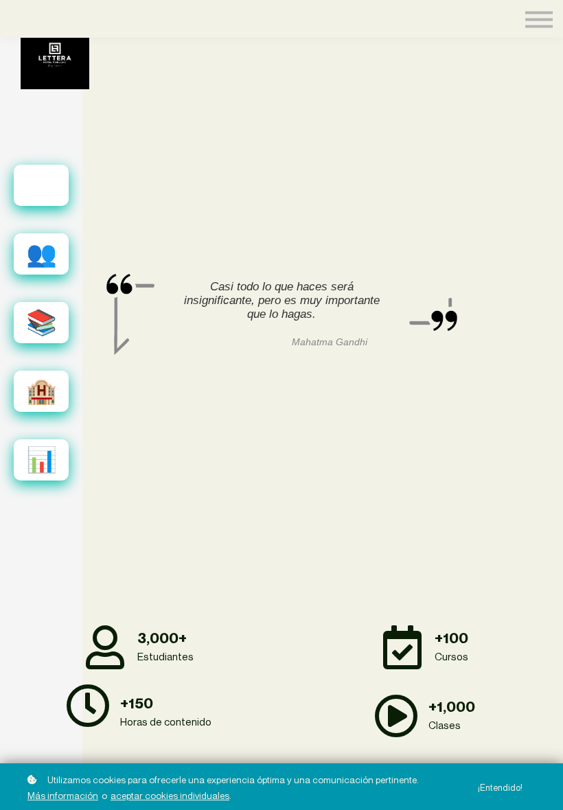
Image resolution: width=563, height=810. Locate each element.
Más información (62, 795)
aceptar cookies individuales (170, 795)
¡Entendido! (500, 788)
